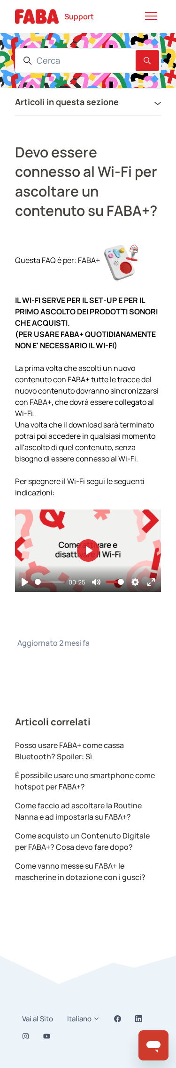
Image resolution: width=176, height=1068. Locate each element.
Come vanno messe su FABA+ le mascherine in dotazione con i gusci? (80, 871)
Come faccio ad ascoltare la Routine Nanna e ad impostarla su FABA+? (78, 811)
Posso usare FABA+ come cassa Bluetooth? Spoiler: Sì (69, 751)
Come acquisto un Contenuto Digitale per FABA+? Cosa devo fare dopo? (82, 841)
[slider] (50, 581)
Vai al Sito (37, 1019)
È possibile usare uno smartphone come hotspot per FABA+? (85, 781)
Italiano (80, 1019)
